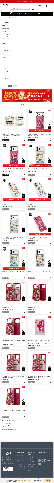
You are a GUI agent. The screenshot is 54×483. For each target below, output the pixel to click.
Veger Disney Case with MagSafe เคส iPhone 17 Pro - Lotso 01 (13, 169)
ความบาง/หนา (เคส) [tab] (7, 50)
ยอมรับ (48, 480)
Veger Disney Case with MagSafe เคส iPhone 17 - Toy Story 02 (13, 203)
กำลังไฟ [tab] (4, 82)
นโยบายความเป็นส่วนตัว (29, 480)
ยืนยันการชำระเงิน (21, 469)
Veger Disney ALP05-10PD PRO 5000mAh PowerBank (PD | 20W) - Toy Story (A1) (11, 134)
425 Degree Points (21, 464)
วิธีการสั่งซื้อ (30, 457)
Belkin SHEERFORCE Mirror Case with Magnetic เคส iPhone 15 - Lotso (39, 306)
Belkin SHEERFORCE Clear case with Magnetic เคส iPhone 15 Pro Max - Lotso (13, 377)
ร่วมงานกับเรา (31, 472)
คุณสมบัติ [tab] (5, 57)
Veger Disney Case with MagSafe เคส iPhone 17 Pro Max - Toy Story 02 (13, 238)
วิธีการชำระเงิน (31, 459)
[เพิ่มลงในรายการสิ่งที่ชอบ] (24, 140)
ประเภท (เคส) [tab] (5, 47)
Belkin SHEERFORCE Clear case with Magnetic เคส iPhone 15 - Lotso (13, 306)
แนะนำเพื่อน (15, 86)
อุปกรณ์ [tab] (4, 43)
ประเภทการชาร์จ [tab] (6, 71)
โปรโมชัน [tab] (4, 31)
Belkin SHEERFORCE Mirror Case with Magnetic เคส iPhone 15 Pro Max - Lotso (13, 411)
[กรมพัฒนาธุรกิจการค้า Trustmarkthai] (8, 470)
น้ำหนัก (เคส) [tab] (5, 54)
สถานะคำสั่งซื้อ (31, 462)
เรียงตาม (22, 104)
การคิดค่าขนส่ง (31, 464)
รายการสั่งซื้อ (20, 458)
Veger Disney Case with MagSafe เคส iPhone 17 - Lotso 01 (39, 238)
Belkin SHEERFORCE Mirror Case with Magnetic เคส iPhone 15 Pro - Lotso (13, 341)
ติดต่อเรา (30, 470)
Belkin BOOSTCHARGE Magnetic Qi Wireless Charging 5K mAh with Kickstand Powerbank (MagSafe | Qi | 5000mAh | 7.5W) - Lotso (39, 342)
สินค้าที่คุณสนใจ (21, 466)
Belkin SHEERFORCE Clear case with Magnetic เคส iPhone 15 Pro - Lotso (39, 377)
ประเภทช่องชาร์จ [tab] (6, 75)
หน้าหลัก (4, 17)
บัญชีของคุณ (20, 455)
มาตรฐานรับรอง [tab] (6, 61)
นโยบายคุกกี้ (21, 480)
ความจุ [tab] (4, 68)
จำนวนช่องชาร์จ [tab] (6, 78)
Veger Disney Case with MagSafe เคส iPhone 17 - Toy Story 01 (39, 203)
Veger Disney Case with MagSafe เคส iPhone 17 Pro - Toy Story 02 (39, 272)
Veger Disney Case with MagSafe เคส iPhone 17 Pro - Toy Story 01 (13, 272)
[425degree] (5, 5)
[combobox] (20, 8)
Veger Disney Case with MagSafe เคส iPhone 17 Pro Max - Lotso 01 (39, 134)
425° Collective (10, 17)
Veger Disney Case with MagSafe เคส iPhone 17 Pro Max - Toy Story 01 (39, 169)
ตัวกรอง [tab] (4, 25)
